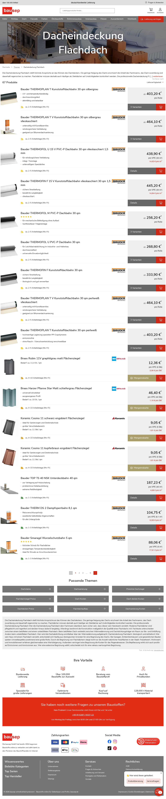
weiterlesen (158, 76)
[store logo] (14, 10)
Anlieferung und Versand (94, 772)
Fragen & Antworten (156, 2)
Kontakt (88, 766)
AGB (127, 766)
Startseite (6, 67)
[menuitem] (4, 19)
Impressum (52, 775)
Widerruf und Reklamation (150, 741)
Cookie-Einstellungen (136, 792)
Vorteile (88, 779)
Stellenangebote (54, 770)
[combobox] (87, 10)
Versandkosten (159, 650)
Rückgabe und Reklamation (95, 776)
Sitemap (51, 779)
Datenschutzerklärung (134, 769)
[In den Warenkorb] (160, 107)
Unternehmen (53, 766)
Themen (17, 67)
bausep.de (74, 792)
